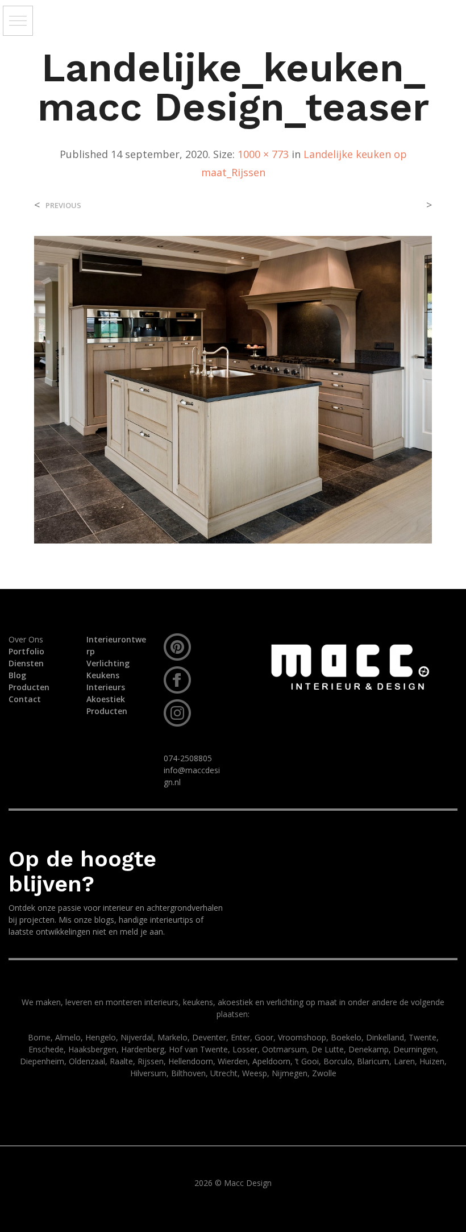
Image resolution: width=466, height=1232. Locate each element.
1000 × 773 (263, 154)
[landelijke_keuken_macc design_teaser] (233, 389)
